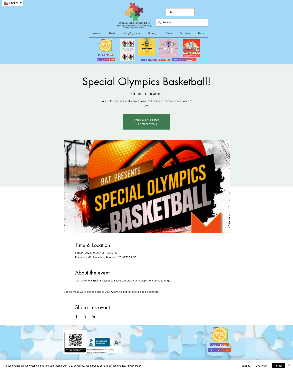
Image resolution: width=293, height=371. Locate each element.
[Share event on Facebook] (76, 316)
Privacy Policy (134, 365)
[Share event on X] (85, 316)
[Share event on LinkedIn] (93, 316)
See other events (146, 123)
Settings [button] (245, 365)
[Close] (289, 365)
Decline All (261, 365)
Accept (278, 365)
